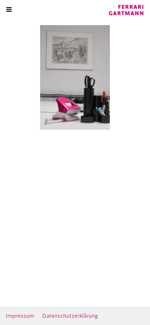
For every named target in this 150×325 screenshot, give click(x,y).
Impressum (20, 315)
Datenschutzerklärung (70, 315)
